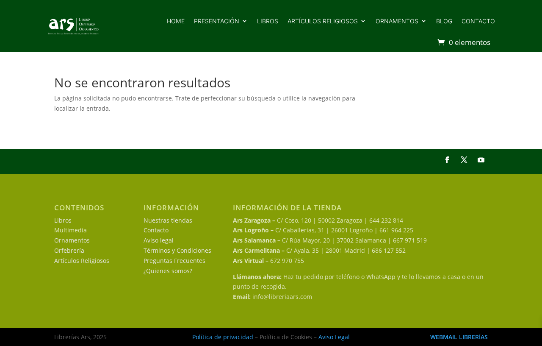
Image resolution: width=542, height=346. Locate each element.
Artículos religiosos (323, 21)
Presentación (216, 21)
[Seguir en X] (464, 160)
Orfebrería (69, 250)
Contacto (478, 21)
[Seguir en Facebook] (447, 160)
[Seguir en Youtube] (481, 160)
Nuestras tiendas (168, 220)
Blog (444, 21)
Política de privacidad (222, 337)
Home (176, 21)
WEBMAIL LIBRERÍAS (459, 337)
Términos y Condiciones (177, 250)
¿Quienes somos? (168, 271)
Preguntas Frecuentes (174, 261)
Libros (267, 21)
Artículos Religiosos (81, 261)
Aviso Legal (334, 337)
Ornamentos (397, 21)
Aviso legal (159, 240)
